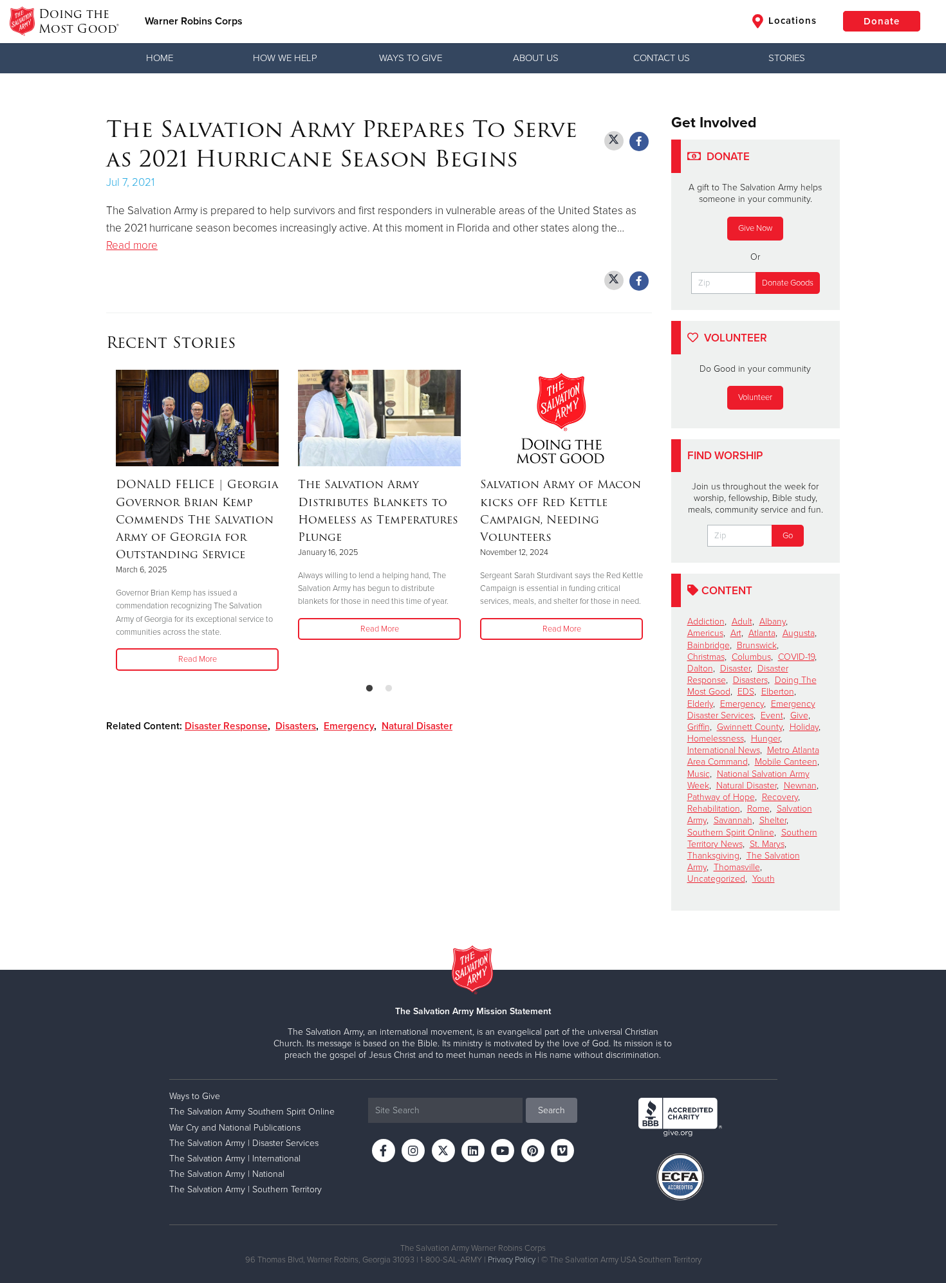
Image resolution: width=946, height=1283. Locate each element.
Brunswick (757, 645)
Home (159, 58)
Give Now (755, 228)
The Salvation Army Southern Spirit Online (252, 1111)
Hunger (765, 738)
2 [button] (388, 688)
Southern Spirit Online (730, 832)
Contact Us (661, 58)
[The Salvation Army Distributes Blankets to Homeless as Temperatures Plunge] (379, 418)
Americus (705, 633)
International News (723, 750)
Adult (742, 621)
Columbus (751, 656)
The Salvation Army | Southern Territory (245, 1189)
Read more (132, 245)
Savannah (733, 820)
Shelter (772, 820)
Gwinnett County (750, 727)
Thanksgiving (713, 855)
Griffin (698, 727)
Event (772, 715)
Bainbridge (708, 645)
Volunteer (755, 397)
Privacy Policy (511, 1260)
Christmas (706, 656)
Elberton (777, 691)
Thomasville (737, 867)
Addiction (706, 621)
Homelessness (715, 738)
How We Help (285, 58)
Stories (786, 58)
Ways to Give (410, 58)
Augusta (799, 633)
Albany (772, 621)
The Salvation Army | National (226, 1174)
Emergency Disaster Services (751, 709)
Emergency (349, 726)
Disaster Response (226, 726)
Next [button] (648, 521)
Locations (791, 20)
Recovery (780, 797)
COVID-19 (796, 656)
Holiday (804, 727)
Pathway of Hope (721, 797)
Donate (882, 21)
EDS (745, 691)
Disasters (295, 726)
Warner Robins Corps (194, 21)
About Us (536, 58)
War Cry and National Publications (235, 1127)
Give (799, 715)
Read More (197, 659)
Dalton (700, 668)
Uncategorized (716, 878)
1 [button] (369, 688)
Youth (763, 878)
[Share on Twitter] (614, 140)
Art (735, 633)
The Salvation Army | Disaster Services (244, 1143)
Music (698, 774)
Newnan (800, 785)
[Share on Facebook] (639, 141)
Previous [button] (110, 521)
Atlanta (761, 633)
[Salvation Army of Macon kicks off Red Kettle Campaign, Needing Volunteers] (561, 418)
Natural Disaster (417, 726)
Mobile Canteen (786, 761)
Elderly (700, 703)
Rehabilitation (713, 808)
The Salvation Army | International (235, 1158)
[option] (197, 521)
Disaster (735, 668)
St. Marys (767, 844)
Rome (758, 808)
